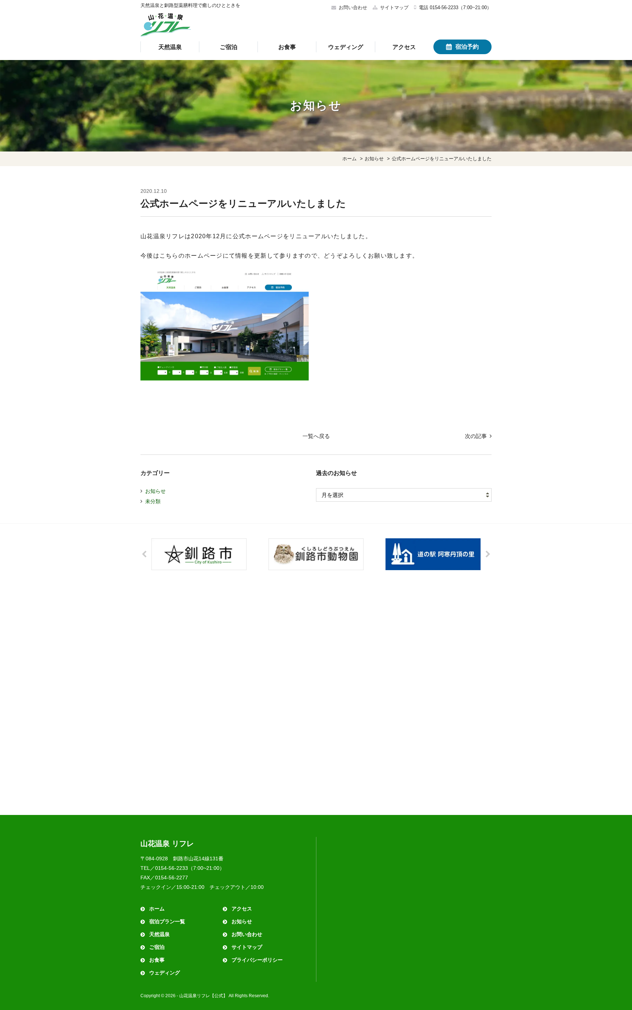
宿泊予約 (467, 47)
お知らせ (155, 491)
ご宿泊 (228, 47)
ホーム (157, 909)
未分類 (153, 501)
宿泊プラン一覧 (167, 921)
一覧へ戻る (316, 436)
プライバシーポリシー (257, 960)
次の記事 (476, 436)
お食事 (287, 47)
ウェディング (345, 47)
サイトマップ (394, 7)
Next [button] (488, 554)
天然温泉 (170, 47)
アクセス (404, 47)
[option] (199, 554)
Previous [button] (144, 554)
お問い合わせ (353, 7)
